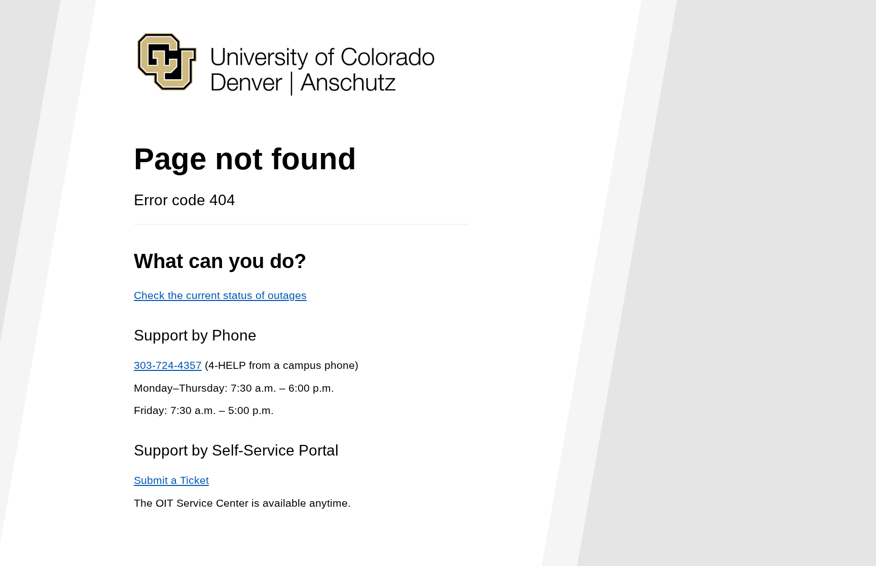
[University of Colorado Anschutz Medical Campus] (286, 115)
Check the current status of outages (220, 295)
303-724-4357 (168, 365)
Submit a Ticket (171, 480)
